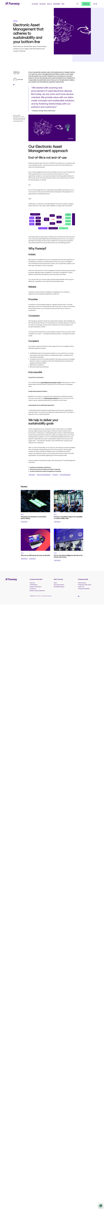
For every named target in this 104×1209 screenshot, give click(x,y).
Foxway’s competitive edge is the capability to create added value (68, 517)
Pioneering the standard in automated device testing (33, 517)
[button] (95, 3)
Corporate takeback (84, 588)
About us (49, 4)
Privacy (39, 595)
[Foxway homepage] (13, 3)
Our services (35, 4)
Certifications (33, 584)
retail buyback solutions (51, 398)
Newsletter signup (59, 586)
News (63, 4)
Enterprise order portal (84, 584)
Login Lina (81, 586)
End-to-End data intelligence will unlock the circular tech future (68, 556)
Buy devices (43, 4)
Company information (47, 595)
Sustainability (56, 4)
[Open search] (77, 4)
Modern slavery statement (37, 590)
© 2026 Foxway (33, 595)
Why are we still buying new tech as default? (35, 555)
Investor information (35, 586)
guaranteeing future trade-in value (51, 382)
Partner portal (82, 582)
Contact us (86, 4)
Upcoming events (59, 584)
